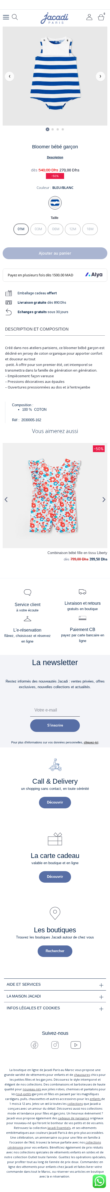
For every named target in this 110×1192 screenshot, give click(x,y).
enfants (95, 1099)
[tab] (47, 129)
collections (75, 1104)
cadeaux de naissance (73, 1118)
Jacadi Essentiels (59, 1128)
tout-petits (23, 1094)
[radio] (21, 229)
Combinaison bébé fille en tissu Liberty (77, 553)
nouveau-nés (32, 1089)
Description (55, 157)
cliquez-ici (91, 742)
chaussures (82, 1075)
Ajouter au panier (55, 253)
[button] (6, 499)
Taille (54, 217)
